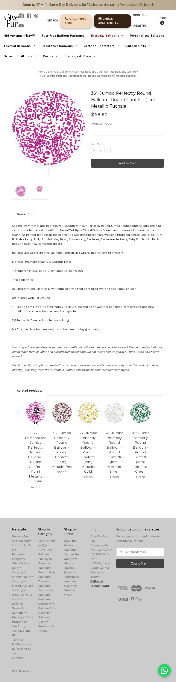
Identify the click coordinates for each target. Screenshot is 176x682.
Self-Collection (22, 541)
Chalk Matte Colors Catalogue (20, 568)
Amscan (70, 581)
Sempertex (71, 554)
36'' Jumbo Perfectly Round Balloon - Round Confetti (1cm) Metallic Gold (88, 452)
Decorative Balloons (57, 46)
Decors (48, 56)
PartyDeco (71, 577)
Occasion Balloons (17, 56)
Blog (15, 635)
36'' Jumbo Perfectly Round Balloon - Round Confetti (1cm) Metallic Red (61, 450)
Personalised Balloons (147, 36)
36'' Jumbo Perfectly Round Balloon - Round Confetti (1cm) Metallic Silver (114, 452)
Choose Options (35, 419)
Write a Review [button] (102, 124)
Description (25, 214)
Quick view (36, 409)
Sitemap (18, 658)
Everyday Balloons (105, 36)
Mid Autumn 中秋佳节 (19, 36)
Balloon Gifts (135, 46)
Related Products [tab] (29, 390)
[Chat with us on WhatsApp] (164, 670)
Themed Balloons (16, 46)
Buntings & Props (77, 56)
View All (69, 595)
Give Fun (70, 541)
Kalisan (69, 568)
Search (52, 20)
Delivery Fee (20, 536)
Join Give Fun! (21, 631)
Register (140, 25)
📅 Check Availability (108, 21)
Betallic (69, 563)
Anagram (70, 559)
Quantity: (97, 143)
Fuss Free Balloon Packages (63, 36)
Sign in (138, 15)
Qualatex (70, 572)
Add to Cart (88, 419)
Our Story (18, 626)
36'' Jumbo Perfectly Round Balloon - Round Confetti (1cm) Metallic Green (140, 452)
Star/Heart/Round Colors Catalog (22, 599)
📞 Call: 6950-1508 (76, 21)
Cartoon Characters (99, 46)
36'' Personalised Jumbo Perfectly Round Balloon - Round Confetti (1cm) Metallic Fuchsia (35, 457)
